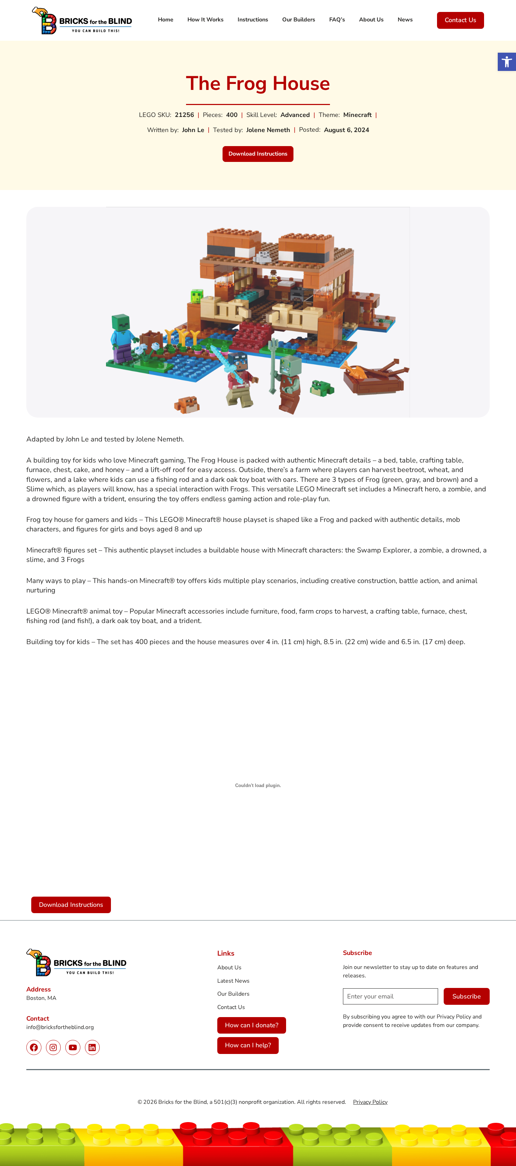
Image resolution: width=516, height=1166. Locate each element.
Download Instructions (261, 156)
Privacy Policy (370, 1102)
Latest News (233, 981)
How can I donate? (251, 1025)
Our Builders (233, 994)
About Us (229, 967)
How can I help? (248, 1045)
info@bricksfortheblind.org (60, 1027)
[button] (507, 62)
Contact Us (460, 20)
